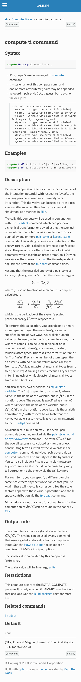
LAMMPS (43, 5)
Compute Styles (21, 19)
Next (70, 24)
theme (42, 669)
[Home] (6, 19)
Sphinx (23, 669)
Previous (13, 24)
